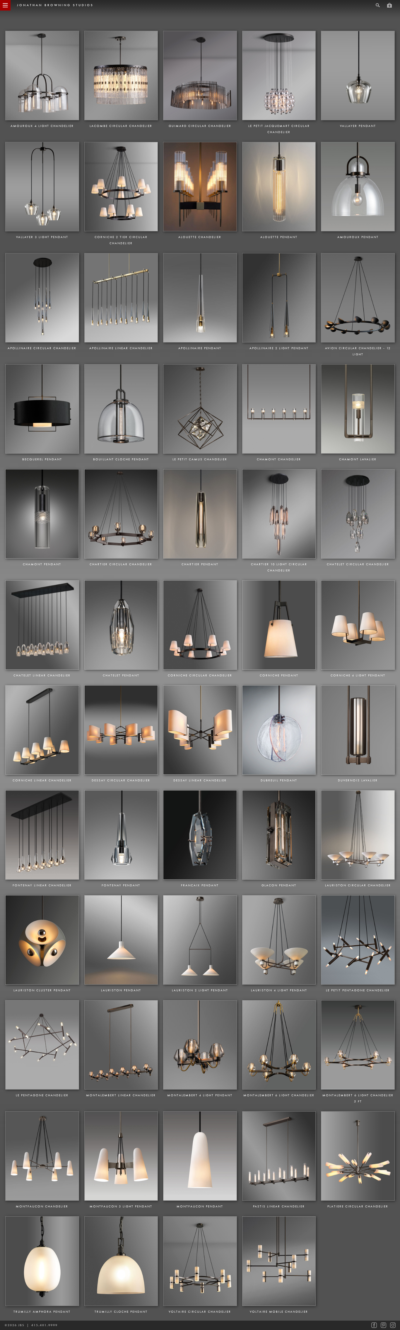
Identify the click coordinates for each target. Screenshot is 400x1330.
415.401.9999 (44, 1325)
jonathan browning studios (55, 5)
